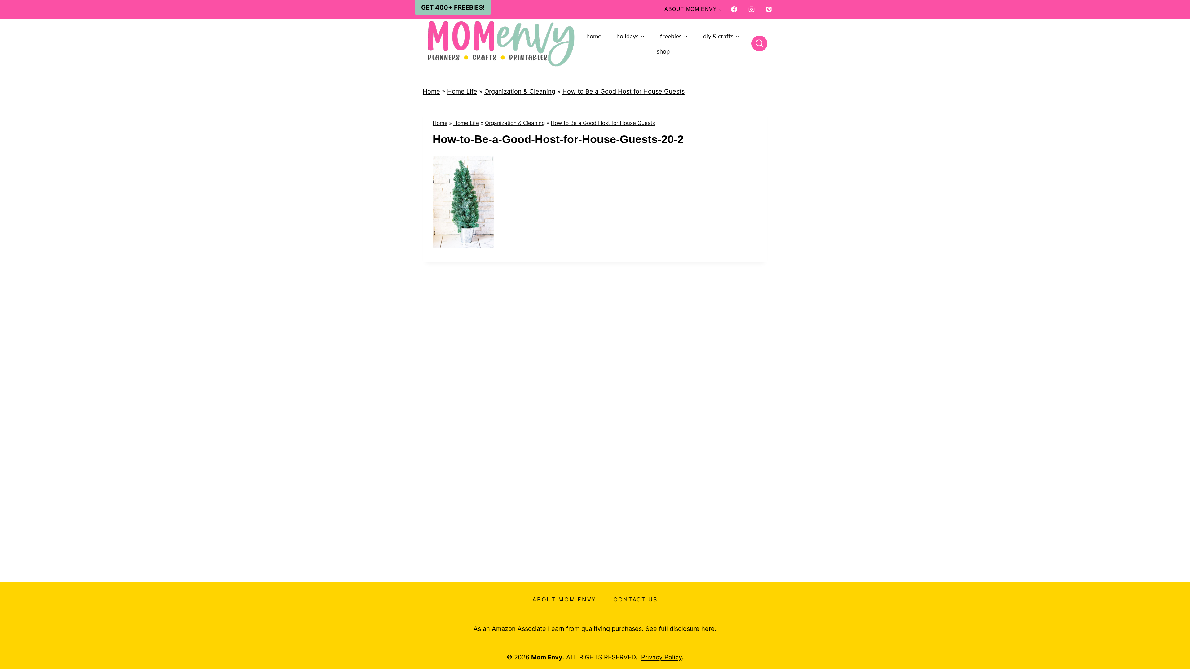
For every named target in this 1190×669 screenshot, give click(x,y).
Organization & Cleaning (519, 91)
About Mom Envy (564, 599)
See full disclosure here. (681, 628)
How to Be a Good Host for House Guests (623, 91)
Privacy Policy (661, 657)
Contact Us (635, 599)
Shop (663, 51)
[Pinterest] (769, 9)
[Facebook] (734, 9)
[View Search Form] (759, 43)
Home (593, 36)
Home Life (462, 91)
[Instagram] (751, 9)
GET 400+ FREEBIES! (453, 7)
